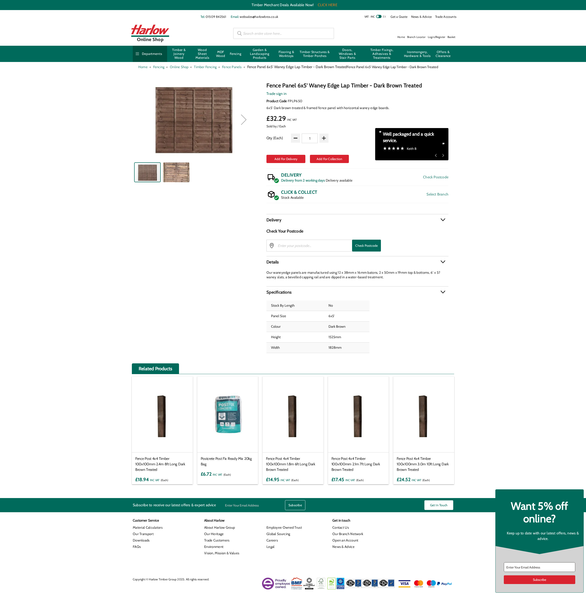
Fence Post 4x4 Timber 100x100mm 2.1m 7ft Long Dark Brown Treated (355, 464)
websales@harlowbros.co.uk (259, 17)
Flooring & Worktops (286, 54)
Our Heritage (214, 534)
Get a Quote (399, 17)
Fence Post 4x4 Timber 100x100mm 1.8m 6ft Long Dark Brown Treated (290, 464)
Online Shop (179, 67)
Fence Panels (231, 67)
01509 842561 (216, 17)
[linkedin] (415, 522)
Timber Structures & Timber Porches (315, 54)
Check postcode (366, 246)
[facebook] (407, 522)
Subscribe (295, 505)
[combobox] (283, 33)
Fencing (235, 54)
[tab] (357, 220)
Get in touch (439, 505)
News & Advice (421, 17)
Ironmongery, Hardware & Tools (417, 54)
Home (143, 67)
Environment (213, 547)
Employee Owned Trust (284, 527)
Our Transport (143, 534)
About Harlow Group (219, 527)
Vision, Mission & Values (221, 553)
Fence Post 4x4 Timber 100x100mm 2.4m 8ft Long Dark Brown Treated (160, 464)
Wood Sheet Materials (202, 54)
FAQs (137, 547)
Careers (272, 540)
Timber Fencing (205, 67)
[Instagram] (432, 522)
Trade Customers (217, 540)
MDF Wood (220, 54)
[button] (244, 119)
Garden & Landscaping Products (259, 54)
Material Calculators (148, 527)
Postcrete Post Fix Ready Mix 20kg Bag (226, 461)
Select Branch (437, 194)
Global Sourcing (278, 534)
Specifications (278, 292)
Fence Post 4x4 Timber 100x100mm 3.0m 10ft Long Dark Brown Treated (422, 464)
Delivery (273, 219)
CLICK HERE (327, 5)
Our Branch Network (347, 534)
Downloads (141, 540)
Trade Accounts (445, 17)
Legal (270, 547)
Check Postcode (435, 177)
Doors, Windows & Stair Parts (347, 54)
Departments (152, 54)
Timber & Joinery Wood (179, 54)
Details (272, 262)
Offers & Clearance (443, 54)
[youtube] (440, 522)
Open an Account (345, 540)
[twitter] (424, 522)
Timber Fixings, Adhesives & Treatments (382, 54)
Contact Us (340, 527)
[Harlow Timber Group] (150, 33)
